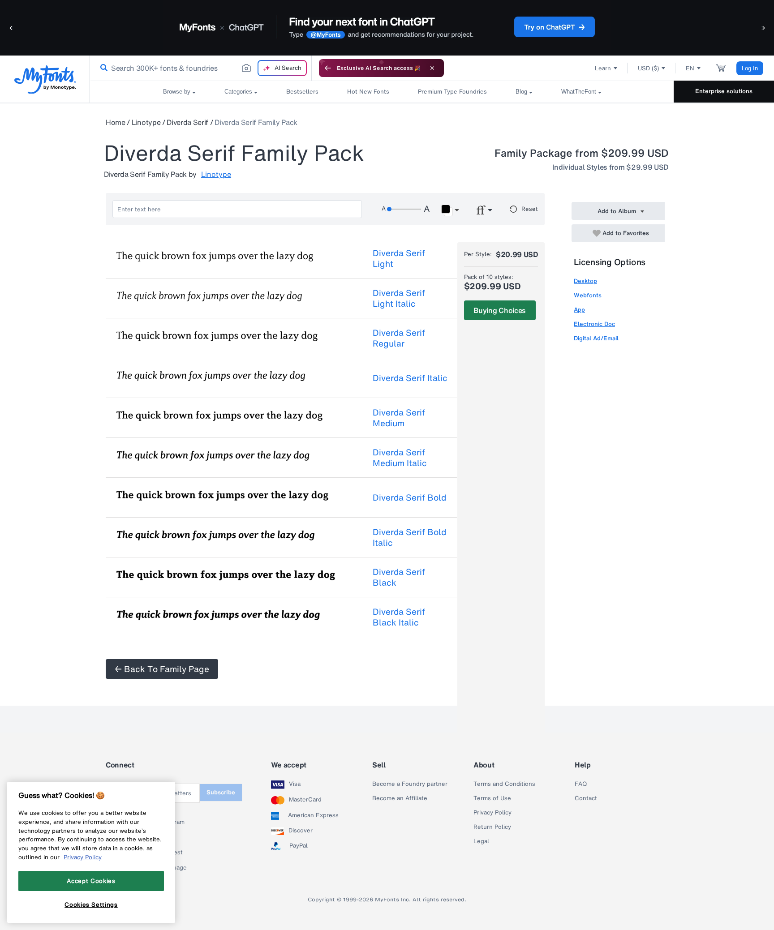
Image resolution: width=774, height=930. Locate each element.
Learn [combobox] (603, 68)
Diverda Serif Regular (399, 338)
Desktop (585, 281)
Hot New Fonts (368, 91)
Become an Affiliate (399, 798)
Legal (481, 841)
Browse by (176, 91)
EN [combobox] (690, 68)
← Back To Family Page (162, 669)
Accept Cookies (91, 880)
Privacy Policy (492, 812)
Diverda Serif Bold (409, 497)
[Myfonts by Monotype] (45, 79)
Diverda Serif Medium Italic (400, 457)
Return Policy (492, 827)
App (579, 309)
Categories (238, 91)
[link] (102, 68)
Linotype (146, 122)
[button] (11, 27)
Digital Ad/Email (596, 338)
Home (115, 122)
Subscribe (220, 792)
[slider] (404, 209)
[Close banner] (432, 68)
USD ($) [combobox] (648, 68)
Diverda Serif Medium (399, 417)
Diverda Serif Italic (410, 378)
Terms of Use (492, 798)
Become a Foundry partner (409, 784)
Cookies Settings (91, 904)
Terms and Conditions (504, 784)
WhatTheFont (578, 91)
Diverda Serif (187, 122)
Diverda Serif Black (399, 577)
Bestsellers (302, 91)
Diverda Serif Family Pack (256, 122)
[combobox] (201, 68)
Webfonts (588, 295)
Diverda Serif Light (399, 258)
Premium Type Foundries (452, 91)
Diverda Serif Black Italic (399, 617)
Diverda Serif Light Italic (399, 298)
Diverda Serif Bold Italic (409, 537)
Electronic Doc (594, 324)
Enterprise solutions (723, 91)
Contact (586, 798)
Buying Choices (499, 310)
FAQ (581, 784)
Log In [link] (750, 68)
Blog (521, 91)
